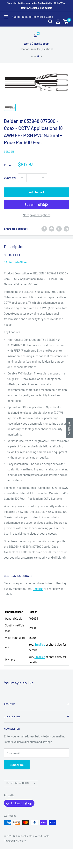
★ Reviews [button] (69, 428)
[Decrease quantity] (22, 178)
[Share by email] (66, 228)
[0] (65, 21)
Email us (38, 588)
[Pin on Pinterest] (51, 228)
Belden (9, 151)
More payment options (36, 215)
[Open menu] (6, 16)
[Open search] (50, 22)
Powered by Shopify (15, 840)
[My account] (58, 22)
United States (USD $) (17, 783)
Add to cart (36, 192)
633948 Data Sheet (16, 262)
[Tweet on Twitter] (59, 228)
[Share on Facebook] (44, 228)
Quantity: (10, 177)
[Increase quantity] (43, 178)
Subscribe (17, 764)
